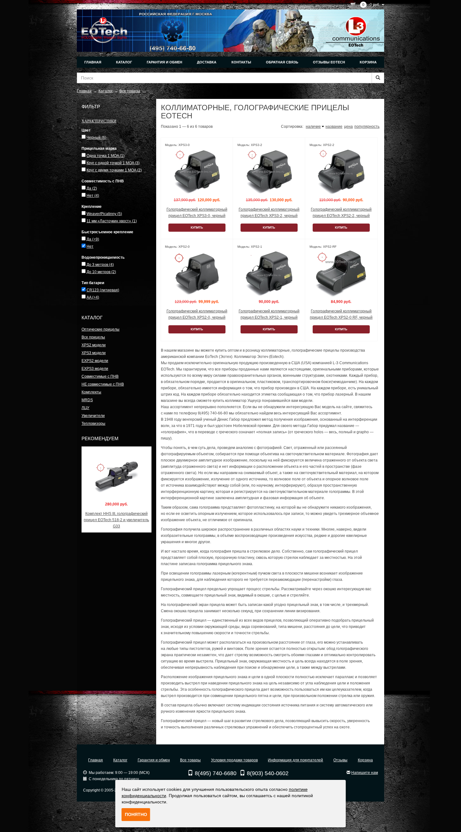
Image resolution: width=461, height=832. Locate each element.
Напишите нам (364, 772)
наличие (313, 126)
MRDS (87, 400)
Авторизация (88, 5)
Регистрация (114, 5)
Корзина (368, 62)
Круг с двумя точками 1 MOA (114, 170)
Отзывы (340, 760)
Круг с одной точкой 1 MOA (113, 163)
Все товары (190, 760)
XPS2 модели (94, 345)
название (334, 126)
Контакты (241, 62)
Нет (93, 195)
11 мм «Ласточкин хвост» (112, 221)
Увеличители (93, 415)
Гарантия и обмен (164, 62)
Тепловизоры (93, 423)
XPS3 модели (94, 353)
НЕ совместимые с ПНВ (103, 384)
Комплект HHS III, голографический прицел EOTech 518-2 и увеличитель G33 (116, 519)
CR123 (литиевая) (103, 290)
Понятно (136, 814)
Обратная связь (282, 62)
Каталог (124, 62)
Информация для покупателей (295, 760)
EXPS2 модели (95, 361)
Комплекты (91, 392)
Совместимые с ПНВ (100, 376)
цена (348, 126)
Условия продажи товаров (234, 760)
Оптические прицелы (100, 329)
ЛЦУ (85, 408)
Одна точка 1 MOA (106, 156)
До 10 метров (101, 272)
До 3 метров (100, 264)
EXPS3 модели (95, 368)
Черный (96, 137)
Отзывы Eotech (329, 62)
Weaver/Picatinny (104, 214)
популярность (366, 126)
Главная (92, 62)
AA (93, 297)
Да (92, 188)
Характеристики (99, 120)
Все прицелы (93, 337)
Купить (197, 227)
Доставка (206, 62)
